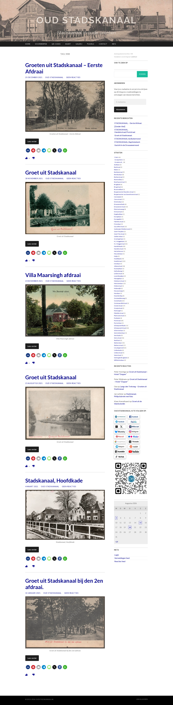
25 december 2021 (33, 77)
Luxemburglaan (119, 276)
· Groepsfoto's (118, 160)
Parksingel (117, 311)
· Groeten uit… (118, 162)
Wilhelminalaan (119, 360)
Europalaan (117, 217)
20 (130, 527)
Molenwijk (117, 288)
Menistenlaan (118, 283)
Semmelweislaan (119, 333)
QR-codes (56, 44)
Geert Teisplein (119, 231)
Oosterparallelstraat (120, 303)
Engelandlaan (118, 214)
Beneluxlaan (118, 174)
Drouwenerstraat (119, 207)
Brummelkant (118, 189)
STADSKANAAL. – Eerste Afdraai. (128, 123)
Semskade (117, 335)
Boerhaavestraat (119, 182)
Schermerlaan (118, 330)
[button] (28, 150)
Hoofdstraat (118, 261)
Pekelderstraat (118, 313)
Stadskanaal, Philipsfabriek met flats (125, 395)
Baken (116, 170)
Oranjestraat (118, 308)
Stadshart (117, 340)
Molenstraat (118, 286)
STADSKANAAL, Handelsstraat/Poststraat (124, 130)
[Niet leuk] (33, 158)
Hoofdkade (117, 259)
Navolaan (117, 293)
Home (27, 44)
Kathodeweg (118, 271)
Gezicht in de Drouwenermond (126, 145)
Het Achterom (118, 251)
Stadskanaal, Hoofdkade (54, 480)
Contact (103, 44)
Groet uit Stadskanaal (50, 172)
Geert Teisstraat (119, 234)
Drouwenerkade (119, 204)
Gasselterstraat (119, 226)
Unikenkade (118, 350)
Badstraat (117, 167)
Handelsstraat (118, 249)
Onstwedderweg (119, 298)
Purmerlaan (118, 323)
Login (116, 555)
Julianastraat (118, 266)
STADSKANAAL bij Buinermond (127, 139)
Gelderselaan (118, 236)
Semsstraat (117, 338)
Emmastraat (118, 212)
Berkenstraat (118, 177)
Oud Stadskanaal (86, 20)
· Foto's (116, 157)
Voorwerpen (41, 44)
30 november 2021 (34, 178)
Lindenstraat (118, 273)
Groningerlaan (118, 239)
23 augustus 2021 (34, 383)
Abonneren (120, 109)
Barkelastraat (118, 172)
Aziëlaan (116, 165)
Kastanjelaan (118, 268)
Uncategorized (118, 348)
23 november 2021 (34, 281)
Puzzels (90, 44)
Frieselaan (117, 224)
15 (140, 523)
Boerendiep (118, 179)
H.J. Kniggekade (119, 241)
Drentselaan (118, 202)
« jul (116, 542)
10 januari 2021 (32, 593)
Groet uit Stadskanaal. (123, 135)
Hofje (116, 256)
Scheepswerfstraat (120, 328)
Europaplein (118, 219)
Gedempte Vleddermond (122, 229)
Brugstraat (117, 187)
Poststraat (117, 320)
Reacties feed (119, 561)
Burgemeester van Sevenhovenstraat (126, 194)
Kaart (68, 44)
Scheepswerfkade (119, 325)
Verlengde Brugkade (120, 358)
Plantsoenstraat (119, 316)
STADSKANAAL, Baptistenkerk (127, 142)
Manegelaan (118, 278)
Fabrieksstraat (118, 221)
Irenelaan (117, 264)
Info (114, 44)
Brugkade (117, 184)
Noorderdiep (118, 296)
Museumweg (118, 291)
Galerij (79, 44)
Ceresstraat (118, 199)
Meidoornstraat (119, 281)
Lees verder (32, 141)
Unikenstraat (118, 353)
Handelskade (118, 246)
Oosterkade (118, 301)
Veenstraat (117, 355)
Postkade (117, 318)
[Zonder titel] (119, 126)
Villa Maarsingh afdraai (53, 275)
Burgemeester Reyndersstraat (123, 192)
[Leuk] (26, 158)
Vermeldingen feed (122, 558)
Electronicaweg (119, 209)
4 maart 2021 (31, 486)
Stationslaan (118, 343)
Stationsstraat (118, 345)
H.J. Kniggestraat (119, 244)
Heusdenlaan (118, 254)
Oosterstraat (118, 306)
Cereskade (117, 197)
